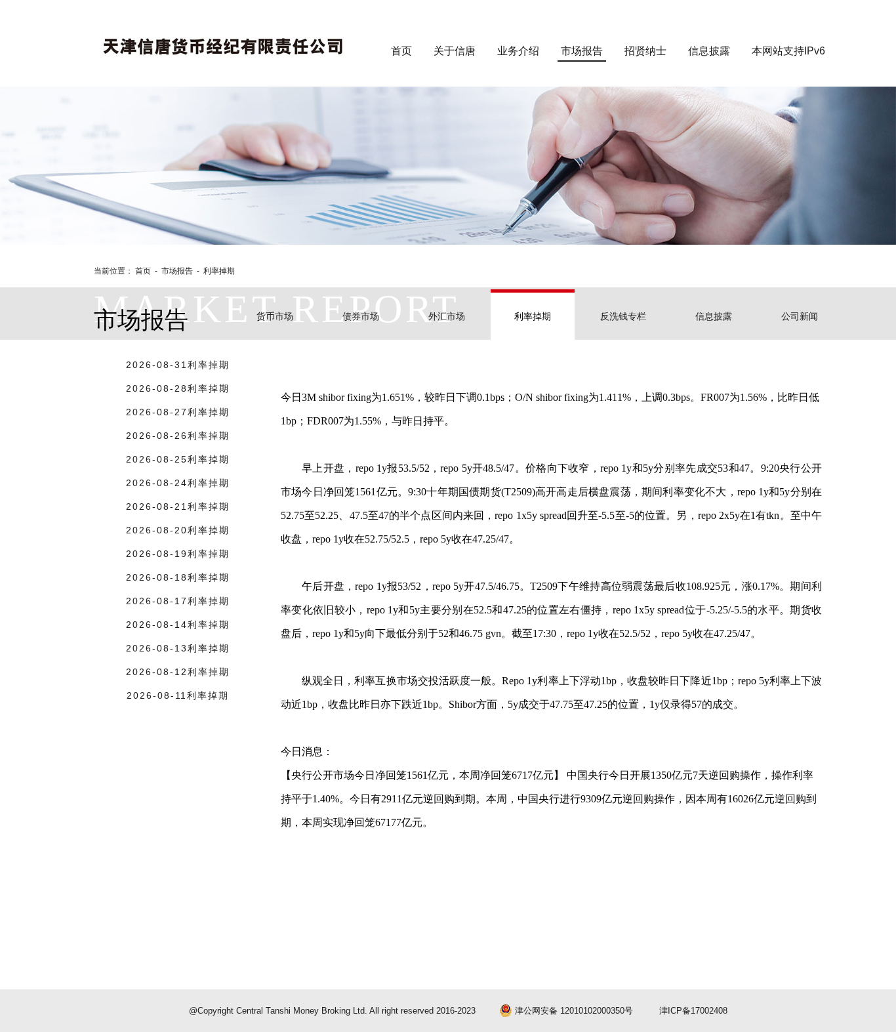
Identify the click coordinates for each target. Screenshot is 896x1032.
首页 (144, 271)
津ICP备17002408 (693, 1011)
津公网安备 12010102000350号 (572, 1011)
